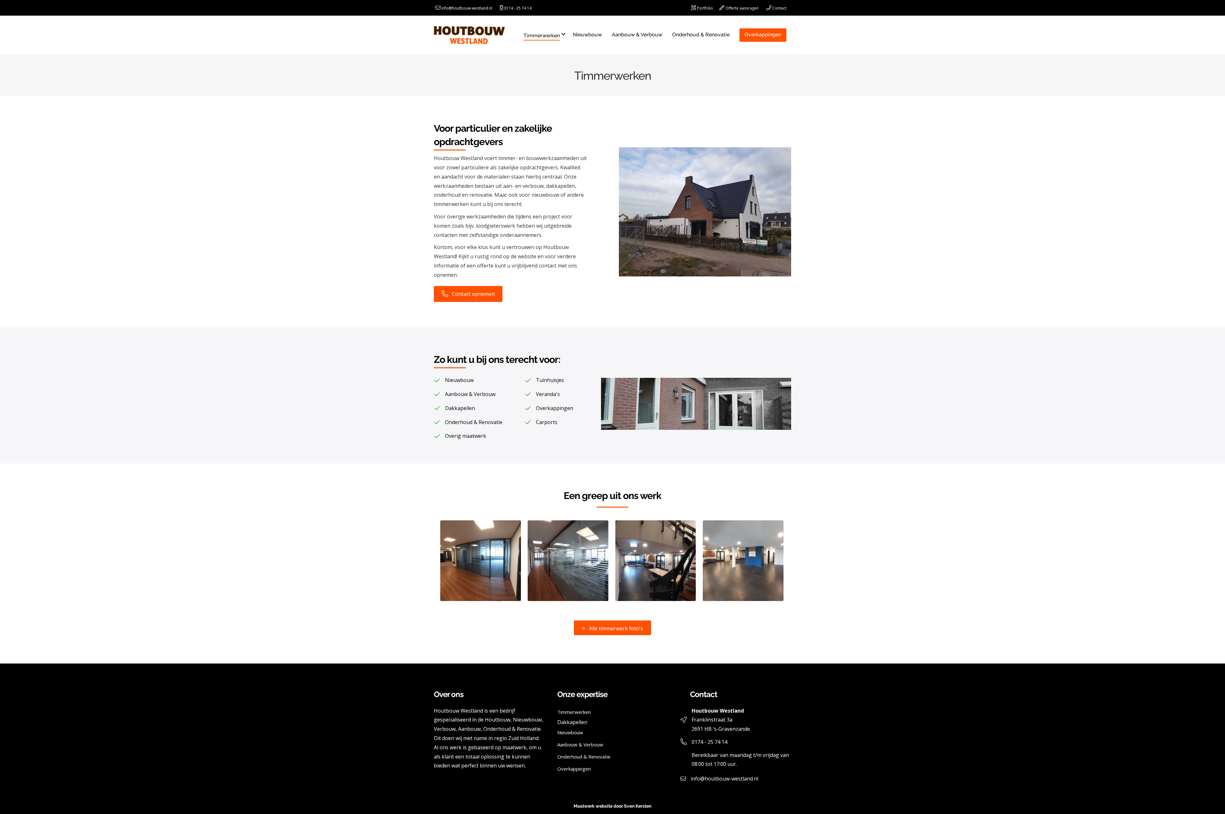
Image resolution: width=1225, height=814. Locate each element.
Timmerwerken (541, 36)
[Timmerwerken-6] (568, 560)
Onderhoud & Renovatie (701, 35)
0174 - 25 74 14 (517, 8)
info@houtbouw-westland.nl (467, 8)
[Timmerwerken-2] (743, 560)
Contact (779, 8)
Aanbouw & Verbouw (637, 35)
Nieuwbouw (587, 35)
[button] (612, 627)
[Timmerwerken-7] (480, 560)
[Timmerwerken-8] (655, 560)
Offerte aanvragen (742, 8)
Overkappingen (763, 35)
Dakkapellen (572, 722)
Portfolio (705, 8)
